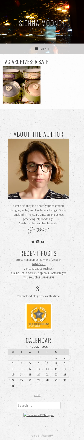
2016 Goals (38, 264)
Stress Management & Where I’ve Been (38, 260)
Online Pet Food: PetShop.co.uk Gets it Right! (38, 273)
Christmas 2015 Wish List (38, 268)
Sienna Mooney (42, 23)
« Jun (37, 395)
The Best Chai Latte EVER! (38, 277)
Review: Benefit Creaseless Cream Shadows (21, 85)
